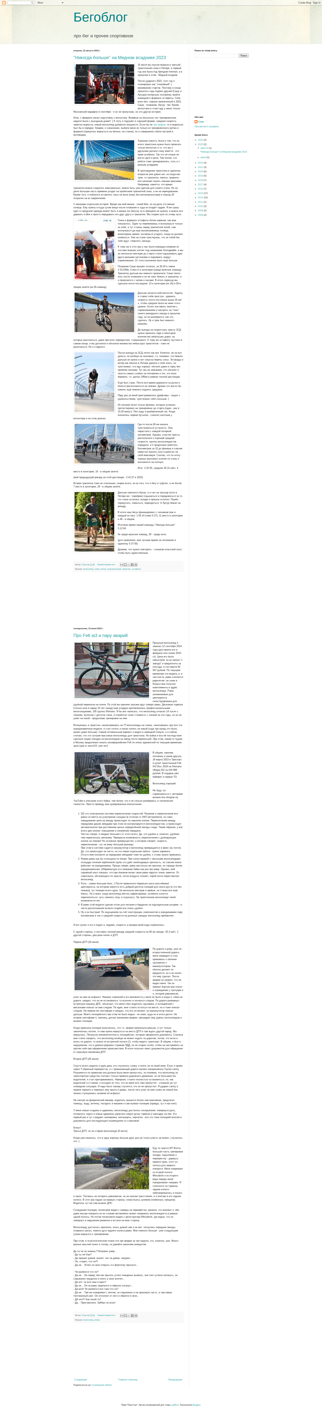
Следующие (80, 1379)
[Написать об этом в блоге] (125, 565)
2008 (201, 215)
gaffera (175, 1405)
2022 (201, 162)
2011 (201, 202)
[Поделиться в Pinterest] (136, 565)
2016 (201, 188)
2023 (201, 144)
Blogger (196, 1405)
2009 (201, 210)
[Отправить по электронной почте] (122, 565)
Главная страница (128, 1379)
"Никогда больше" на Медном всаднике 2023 (119, 57)
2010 (201, 206)
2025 (201, 140)
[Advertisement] (128, 599)
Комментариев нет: (106, 564)
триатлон (126, 569)
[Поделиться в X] (129, 565)
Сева (201, 121)
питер (103, 569)
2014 (201, 197)
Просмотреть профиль (207, 126)
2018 (201, 180)
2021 (201, 167)
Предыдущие (175, 1379)
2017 (201, 184)
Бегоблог (100, 17)
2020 (201, 171)
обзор (97, 1320)
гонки (97, 569)
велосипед (88, 569)
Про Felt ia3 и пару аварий (100, 635)
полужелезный (114, 569)
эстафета (136, 569)
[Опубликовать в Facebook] (132, 565)
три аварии (159, 124)
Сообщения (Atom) (102, 1385)
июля (204, 157)
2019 (201, 175)
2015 (201, 193)
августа (205, 148)
